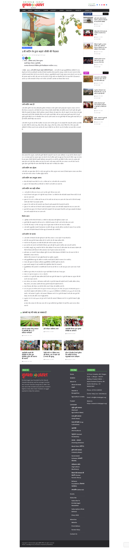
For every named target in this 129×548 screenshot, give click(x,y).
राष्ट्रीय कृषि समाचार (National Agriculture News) (77, 410)
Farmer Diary (76, 530)
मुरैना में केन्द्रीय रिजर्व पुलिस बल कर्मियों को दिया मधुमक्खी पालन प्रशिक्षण (73, 354)
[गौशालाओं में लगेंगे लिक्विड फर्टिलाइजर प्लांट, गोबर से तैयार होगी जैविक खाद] (88, 82)
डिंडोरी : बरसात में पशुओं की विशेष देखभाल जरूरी (100, 118)
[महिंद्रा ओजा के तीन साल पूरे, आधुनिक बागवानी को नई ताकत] (88, 36)
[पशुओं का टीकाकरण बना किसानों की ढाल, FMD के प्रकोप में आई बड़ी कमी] (88, 94)
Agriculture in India (78, 397)
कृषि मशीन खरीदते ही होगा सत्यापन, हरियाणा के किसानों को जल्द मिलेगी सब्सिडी (100, 20)
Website (74, 522)
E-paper (46, 10)
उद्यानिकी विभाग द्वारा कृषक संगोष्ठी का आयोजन (73, 329)
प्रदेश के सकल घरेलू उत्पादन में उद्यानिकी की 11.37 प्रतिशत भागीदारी (30, 330)
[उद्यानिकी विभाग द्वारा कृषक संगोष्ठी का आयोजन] (73, 317)
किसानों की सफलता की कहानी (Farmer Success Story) (78, 475)
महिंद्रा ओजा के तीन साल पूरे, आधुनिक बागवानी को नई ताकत (100, 33)
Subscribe (69, 10)
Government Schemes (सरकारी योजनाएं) (77, 458)
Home (24, 10)
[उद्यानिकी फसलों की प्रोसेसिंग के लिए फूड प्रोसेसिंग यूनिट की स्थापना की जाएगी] (30, 341)
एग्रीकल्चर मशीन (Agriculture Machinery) (76, 466)
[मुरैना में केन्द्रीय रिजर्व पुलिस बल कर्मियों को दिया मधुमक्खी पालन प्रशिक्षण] (73, 341)
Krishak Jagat (42, 55)
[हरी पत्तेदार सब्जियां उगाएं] (52, 317)
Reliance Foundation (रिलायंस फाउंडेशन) (78, 483)
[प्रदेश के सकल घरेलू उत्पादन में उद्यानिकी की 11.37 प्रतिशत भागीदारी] (30, 317)
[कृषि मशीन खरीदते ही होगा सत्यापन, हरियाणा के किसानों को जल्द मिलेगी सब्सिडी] (88, 23)
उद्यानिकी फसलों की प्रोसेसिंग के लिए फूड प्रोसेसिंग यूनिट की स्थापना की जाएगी (29, 355)
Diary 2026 (75, 515)
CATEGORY (53, 10)
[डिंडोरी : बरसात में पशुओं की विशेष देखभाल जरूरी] (88, 121)
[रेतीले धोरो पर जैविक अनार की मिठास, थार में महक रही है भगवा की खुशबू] (52, 341)
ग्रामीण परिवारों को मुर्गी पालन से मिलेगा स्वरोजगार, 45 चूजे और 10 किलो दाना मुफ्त (100, 105)
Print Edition (76, 526)
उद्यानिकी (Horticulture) (27, 47)
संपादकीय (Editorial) (78, 490)
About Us (37, 10)
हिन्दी (94, 4)
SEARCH (30, 10)
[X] (26, 58)
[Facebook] (23, 58)
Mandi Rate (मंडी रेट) (78, 446)
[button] (40, 10)
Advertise (78, 10)
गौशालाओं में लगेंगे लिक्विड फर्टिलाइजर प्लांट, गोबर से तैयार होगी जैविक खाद (100, 79)
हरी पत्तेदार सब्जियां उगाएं (51, 328)
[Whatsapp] (29, 58)
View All (106, 14)
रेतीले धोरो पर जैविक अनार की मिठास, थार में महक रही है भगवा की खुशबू (52, 354)
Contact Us (88, 10)
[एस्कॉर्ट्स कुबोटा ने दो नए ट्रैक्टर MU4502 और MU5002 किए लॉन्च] (88, 63)
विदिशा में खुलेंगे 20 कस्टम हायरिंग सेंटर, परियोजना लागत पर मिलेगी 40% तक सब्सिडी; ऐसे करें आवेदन (100, 46)
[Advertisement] (52, 92)
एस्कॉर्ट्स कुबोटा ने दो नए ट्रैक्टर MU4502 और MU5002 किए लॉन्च (99, 60)
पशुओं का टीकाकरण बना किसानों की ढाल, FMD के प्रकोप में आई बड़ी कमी (100, 91)
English (90, 4)
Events (62, 10)
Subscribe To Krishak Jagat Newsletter (76, 503)
